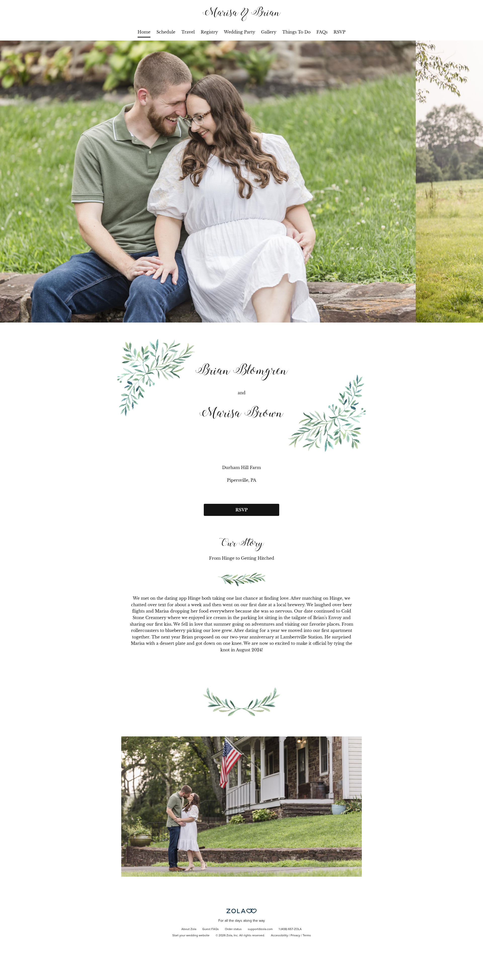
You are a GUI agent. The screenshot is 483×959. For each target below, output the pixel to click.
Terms (307, 935)
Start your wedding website (191, 935)
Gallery (268, 31)
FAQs (322, 31)
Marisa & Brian (241, 13)
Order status (233, 929)
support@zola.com (260, 929)
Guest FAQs (210, 929)
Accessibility (279, 935)
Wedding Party (239, 31)
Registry (209, 31)
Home (144, 31)
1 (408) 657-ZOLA (290, 929)
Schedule (165, 31)
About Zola (188, 929)
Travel (188, 31)
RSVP (339, 31)
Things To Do (296, 31)
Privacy (295, 935)
